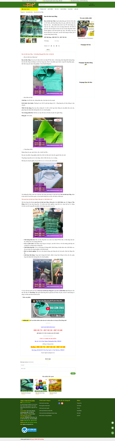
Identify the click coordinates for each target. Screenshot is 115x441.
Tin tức (57, 9)
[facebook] (59, 403)
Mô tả (48, 49)
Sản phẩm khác (29, 12)
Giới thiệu (50, 9)
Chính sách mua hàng (44, 403)
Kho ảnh (70, 9)
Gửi (73, 373)
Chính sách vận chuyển (44, 408)
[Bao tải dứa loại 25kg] (29, 5)
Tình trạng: (46, 40)
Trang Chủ (43, 9)
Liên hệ (76, 9)
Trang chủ (22, 12)
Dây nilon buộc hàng (40, 392)
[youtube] (62, 403)
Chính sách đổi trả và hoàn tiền (45, 410)
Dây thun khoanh (53, 392)
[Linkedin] (54, 46)
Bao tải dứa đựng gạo (26, 392)
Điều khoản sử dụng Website (45, 415)
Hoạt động (63, 9)
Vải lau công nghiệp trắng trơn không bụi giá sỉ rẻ (86, 39)
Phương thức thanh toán (44, 405)
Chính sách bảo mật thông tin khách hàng (48, 413)
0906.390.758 (92, 5)
